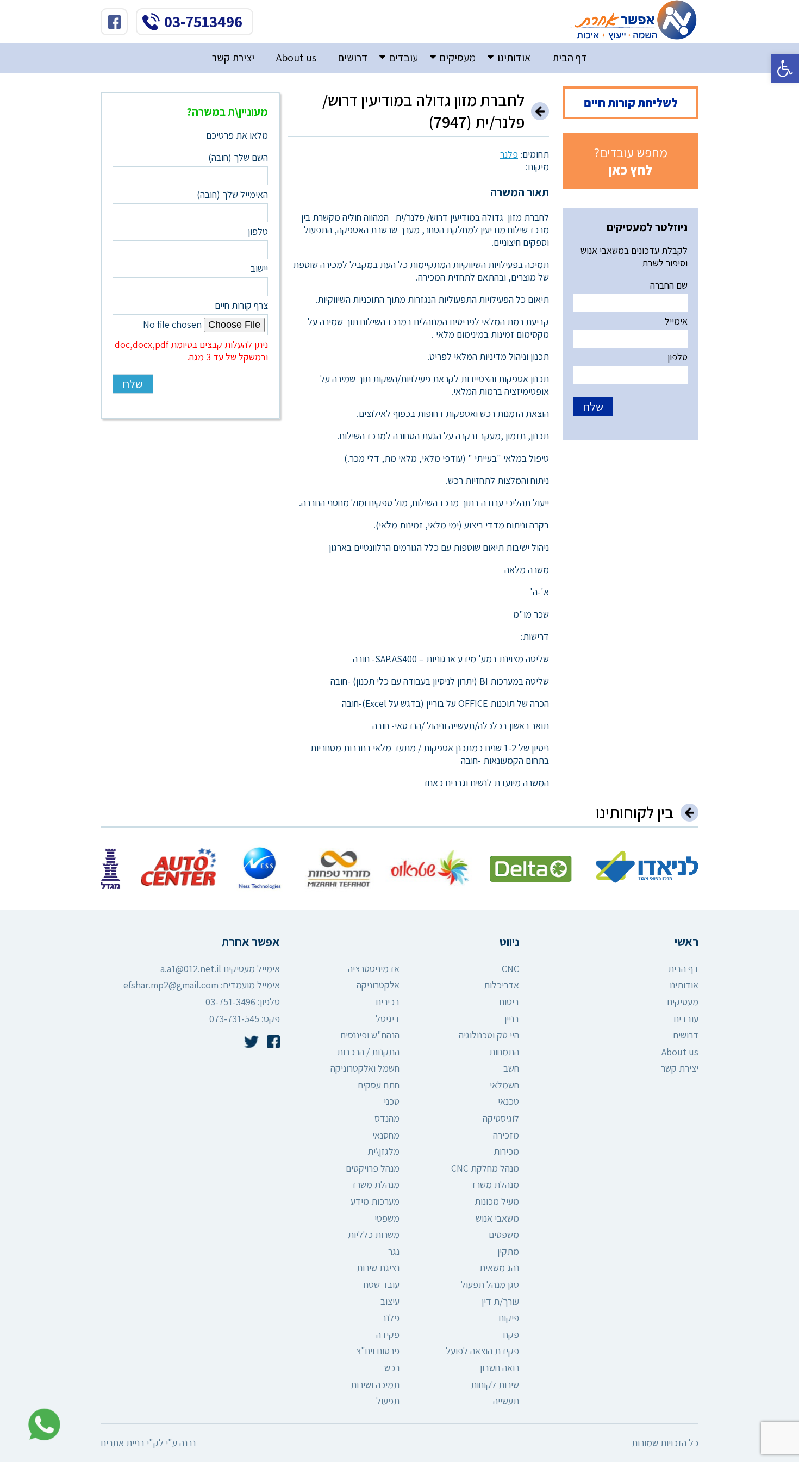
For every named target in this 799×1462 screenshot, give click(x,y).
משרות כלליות (374, 1234)
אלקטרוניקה (378, 985)
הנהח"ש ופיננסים (370, 1035)
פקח (511, 1334)
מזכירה (506, 1135)
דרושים (352, 58)
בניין (511, 1018)
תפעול (388, 1401)
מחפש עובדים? (630, 161)
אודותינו (513, 58)
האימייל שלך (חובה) (232, 194)
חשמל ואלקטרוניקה (365, 1068)
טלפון (677, 357)
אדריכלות (501, 985)
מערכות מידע (375, 1201)
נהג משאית (499, 1267)
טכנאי (508, 1101)
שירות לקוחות (495, 1384)
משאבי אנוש (497, 1218)
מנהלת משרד (494, 1184)
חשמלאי (504, 1085)
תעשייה (506, 1401)
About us (296, 58)
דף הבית (569, 58)
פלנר (509, 154)
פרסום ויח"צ (378, 1351)
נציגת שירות (378, 1267)
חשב (511, 1068)
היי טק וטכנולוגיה (489, 1035)
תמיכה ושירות (375, 1384)
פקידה (388, 1334)
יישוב (259, 268)
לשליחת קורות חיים (631, 102)
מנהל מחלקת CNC (485, 1168)
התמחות (504, 1052)
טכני (392, 1101)
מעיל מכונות (497, 1201)
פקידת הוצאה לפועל (482, 1351)
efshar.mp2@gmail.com (171, 985)
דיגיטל (388, 1018)
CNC (510, 968)
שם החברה (669, 285)
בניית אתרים (123, 1442)
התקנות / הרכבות (368, 1052)
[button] (785, 68)
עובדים (403, 58)
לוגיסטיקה (501, 1118)
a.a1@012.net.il (190, 968)
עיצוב (390, 1301)
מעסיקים (458, 58)
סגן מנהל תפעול (490, 1284)
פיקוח (509, 1317)
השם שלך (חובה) (238, 157)
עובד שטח (382, 1284)
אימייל (676, 321)
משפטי (387, 1218)
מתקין (508, 1251)
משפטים (504, 1234)
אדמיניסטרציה (374, 968)
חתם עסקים (379, 1085)
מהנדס (387, 1118)
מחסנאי (386, 1135)
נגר (394, 1251)
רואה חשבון (499, 1367)
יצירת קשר (233, 58)
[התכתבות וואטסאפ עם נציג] (41, 1425)
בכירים (388, 1002)
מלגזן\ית (383, 1151)
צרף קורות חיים (191, 331)
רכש (392, 1367)
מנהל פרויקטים (373, 1168)
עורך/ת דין (500, 1301)
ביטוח (509, 1002)
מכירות (506, 1151)
